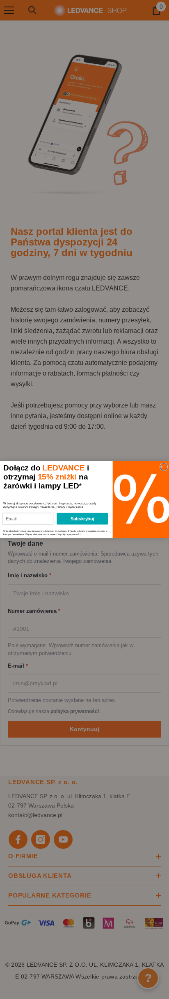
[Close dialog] (163, 466)
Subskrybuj (82, 518)
